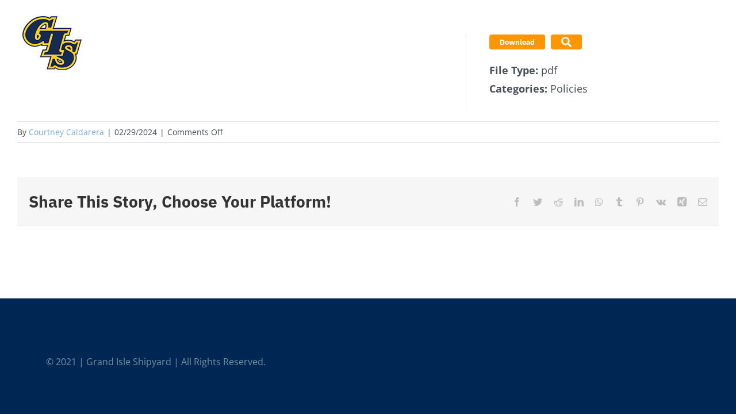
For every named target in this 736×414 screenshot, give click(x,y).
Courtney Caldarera (66, 131)
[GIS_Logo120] (51, 14)
